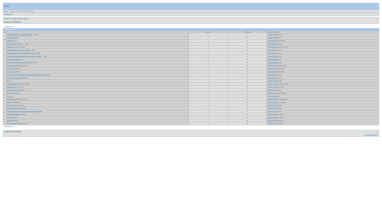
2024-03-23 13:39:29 (273, 59)
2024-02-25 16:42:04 (273, 71)
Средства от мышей (12, 123)
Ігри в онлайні (10, 105)
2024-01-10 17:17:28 (273, 111)
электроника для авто (12, 87)
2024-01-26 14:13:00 (273, 99)
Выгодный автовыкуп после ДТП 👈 (16, 43)
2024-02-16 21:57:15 (273, 77)
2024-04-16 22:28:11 (273, 34)
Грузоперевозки (11, 71)
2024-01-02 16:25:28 (273, 120)
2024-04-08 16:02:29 (273, 43)
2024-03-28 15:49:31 (273, 53)
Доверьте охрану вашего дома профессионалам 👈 (20, 62)
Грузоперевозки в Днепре (13, 84)
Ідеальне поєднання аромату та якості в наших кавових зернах (23, 111)
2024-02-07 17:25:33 (273, 87)
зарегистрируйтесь (24, 18)
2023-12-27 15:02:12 (273, 123)
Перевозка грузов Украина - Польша (16, 77)
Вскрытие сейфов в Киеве (13, 59)
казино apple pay (11, 68)
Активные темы (8, 14)
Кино (8, 81)
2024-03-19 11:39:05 (273, 65)
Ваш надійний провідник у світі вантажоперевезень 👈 (20, 34)
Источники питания (11, 37)
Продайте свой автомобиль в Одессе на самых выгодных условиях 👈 (25, 56)
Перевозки (9, 117)
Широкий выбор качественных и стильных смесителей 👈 (21, 53)
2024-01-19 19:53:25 (273, 108)
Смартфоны (10, 40)
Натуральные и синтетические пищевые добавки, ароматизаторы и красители (26, 74)
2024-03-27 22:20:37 (273, 56)
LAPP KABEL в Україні (12, 99)
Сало (8, 96)
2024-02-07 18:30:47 (273, 84)
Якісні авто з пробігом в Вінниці (14, 108)
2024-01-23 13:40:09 (273, 105)
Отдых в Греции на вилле (13, 65)
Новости (9, 93)
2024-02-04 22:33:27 (273, 93)
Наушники (9, 102)
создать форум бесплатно (371, 134)
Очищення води (11, 47)
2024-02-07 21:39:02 (273, 81)
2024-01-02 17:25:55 (273, 117)
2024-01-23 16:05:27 (273, 102)
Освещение (10, 120)
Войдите (14, 18)
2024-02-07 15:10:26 (273, 90)
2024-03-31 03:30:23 (273, 47)
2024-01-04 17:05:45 (273, 114)
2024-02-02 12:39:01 (273, 96)
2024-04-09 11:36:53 (273, 40)
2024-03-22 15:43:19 (273, 62)
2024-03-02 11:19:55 (273, 68)
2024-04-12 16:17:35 (273, 37)
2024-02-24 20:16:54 (273, 74)
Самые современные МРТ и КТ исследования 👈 (19, 50)
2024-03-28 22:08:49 (273, 50)
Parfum (7, 22)
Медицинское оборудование (14, 114)
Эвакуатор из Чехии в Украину (14, 90)
